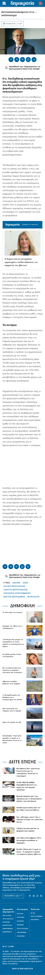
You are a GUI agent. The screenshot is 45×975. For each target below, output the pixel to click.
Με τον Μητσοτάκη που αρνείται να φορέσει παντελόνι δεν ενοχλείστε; (12, 670)
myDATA (16, 583)
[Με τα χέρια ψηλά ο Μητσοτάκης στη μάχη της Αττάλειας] (34, 740)
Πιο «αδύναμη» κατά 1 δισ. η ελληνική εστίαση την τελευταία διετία (29, 819)
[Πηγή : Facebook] (34, 659)
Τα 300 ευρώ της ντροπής (12, 612)
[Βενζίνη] (8, 851)
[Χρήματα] (8, 810)
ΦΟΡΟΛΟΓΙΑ (33, 597)
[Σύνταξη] (8, 840)
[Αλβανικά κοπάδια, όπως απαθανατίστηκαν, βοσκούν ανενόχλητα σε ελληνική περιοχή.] (34, 686)
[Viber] (22, 59)
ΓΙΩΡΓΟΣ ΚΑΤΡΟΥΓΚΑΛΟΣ (16, 590)
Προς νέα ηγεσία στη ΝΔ (11, 722)
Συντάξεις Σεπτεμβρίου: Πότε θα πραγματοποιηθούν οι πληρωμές (28, 840)
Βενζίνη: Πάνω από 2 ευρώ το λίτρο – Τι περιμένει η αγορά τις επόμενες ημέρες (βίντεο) (28, 851)
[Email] (34, 59)
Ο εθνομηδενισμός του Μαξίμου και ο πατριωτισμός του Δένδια (12, 697)
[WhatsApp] (28, 59)
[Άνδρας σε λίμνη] (34, 727)
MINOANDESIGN (26, 969)
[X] (16, 59)
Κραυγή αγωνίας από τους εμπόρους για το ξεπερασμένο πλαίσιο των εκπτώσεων (29, 798)
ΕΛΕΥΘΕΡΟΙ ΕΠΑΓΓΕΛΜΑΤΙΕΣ (17, 593)
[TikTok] (37, 896)
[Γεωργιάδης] (34, 630)
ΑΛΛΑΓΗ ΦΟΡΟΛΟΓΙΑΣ (14, 586)
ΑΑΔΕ (25, 583)
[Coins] (8, 830)
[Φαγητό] (8, 819)
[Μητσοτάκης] (34, 672)
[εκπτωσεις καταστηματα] (8, 798)
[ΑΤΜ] (8, 771)
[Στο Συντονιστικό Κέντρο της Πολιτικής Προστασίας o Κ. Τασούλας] (34, 617)
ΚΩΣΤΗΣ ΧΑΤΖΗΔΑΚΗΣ (14, 597)
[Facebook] (11, 59)
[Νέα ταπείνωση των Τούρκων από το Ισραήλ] (34, 713)
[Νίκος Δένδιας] (34, 699)
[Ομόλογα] (8, 784)
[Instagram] (33, 896)
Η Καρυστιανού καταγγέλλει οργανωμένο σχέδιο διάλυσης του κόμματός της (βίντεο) (21, 262)
